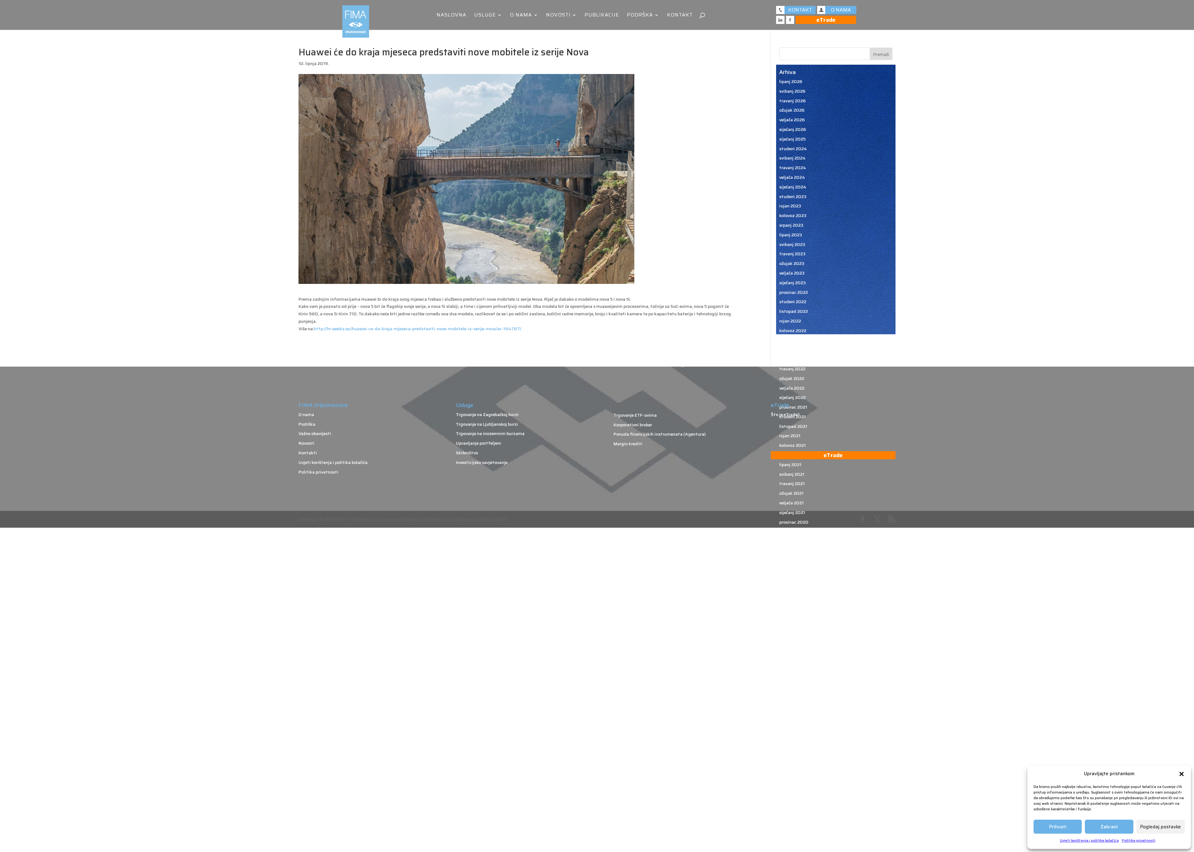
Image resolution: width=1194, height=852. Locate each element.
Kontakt (680, 16)
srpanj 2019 (791, 684)
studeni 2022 (792, 301)
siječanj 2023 (792, 282)
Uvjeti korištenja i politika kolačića (1089, 840)
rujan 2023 (790, 205)
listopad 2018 (793, 770)
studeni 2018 (792, 761)
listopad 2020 (793, 541)
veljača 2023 (792, 273)
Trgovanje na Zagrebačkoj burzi (487, 414)
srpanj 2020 (791, 570)
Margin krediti (627, 443)
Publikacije (602, 16)
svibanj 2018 (792, 818)
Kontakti (307, 452)
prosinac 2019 (793, 636)
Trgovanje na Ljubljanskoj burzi (487, 424)
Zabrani (1109, 827)
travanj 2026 (792, 100)
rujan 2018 (790, 780)
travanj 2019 (792, 713)
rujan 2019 (790, 665)
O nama (521, 16)
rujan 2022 (790, 320)
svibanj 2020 (792, 589)
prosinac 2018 (793, 751)
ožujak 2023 (791, 263)
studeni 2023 (793, 196)
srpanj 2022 (791, 340)
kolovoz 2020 (793, 560)
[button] (1181, 774)
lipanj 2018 (790, 809)
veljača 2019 (791, 732)
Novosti (558, 16)
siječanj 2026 (792, 129)
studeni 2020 (793, 531)
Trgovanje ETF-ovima (635, 415)
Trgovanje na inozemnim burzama (490, 433)
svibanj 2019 (792, 704)
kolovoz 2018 (792, 790)
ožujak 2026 (791, 110)
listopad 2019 (793, 656)
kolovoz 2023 (793, 215)
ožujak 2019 (791, 723)
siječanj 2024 (792, 186)
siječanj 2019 (792, 742)
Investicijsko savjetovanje (481, 462)
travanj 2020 (792, 598)
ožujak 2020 (792, 608)
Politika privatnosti (1138, 840)
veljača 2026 (792, 119)
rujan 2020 (790, 550)
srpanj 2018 (791, 799)
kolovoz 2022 (792, 330)
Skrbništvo (467, 452)
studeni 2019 (792, 646)
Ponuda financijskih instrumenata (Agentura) (659, 434)
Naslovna (451, 16)
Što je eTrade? (785, 414)
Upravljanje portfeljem (478, 443)
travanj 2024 (792, 167)
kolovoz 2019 (792, 675)
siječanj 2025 (792, 139)
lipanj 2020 (791, 579)
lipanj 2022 (790, 349)
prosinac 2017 (793, 847)
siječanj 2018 (792, 838)
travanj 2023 (792, 253)
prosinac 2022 (793, 292)
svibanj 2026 (792, 91)
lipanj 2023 (790, 234)
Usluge (485, 16)
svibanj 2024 (792, 158)
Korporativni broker (632, 424)
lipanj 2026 (790, 81)
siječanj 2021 (792, 512)
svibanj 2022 (792, 359)
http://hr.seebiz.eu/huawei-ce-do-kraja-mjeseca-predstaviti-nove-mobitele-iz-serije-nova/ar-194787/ (417, 328)
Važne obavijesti (314, 433)
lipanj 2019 (790, 694)
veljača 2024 (792, 177)
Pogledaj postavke (1160, 827)
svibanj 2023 (792, 244)
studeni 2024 (793, 148)
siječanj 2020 (792, 627)
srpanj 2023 (791, 225)
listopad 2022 (793, 311)
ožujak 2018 (791, 828)
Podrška (640, 16)
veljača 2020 (792, 617)
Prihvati (1058, 827)
